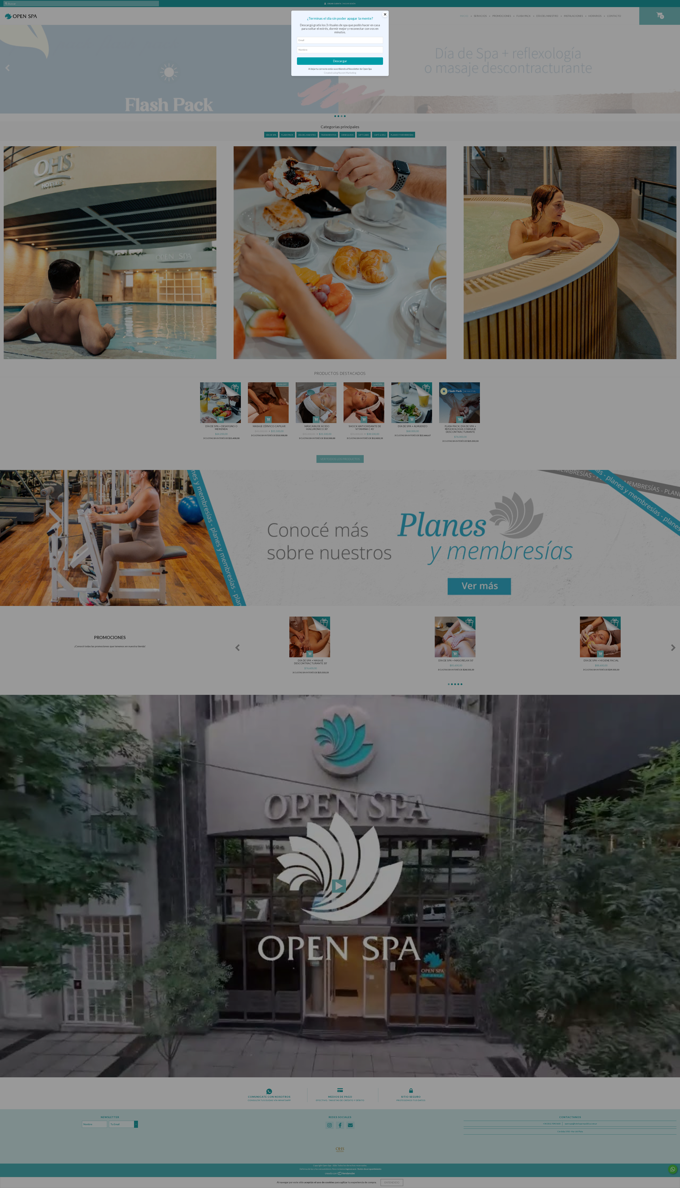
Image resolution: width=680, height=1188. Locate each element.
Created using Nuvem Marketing (340, 72)
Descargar (340, 61)
